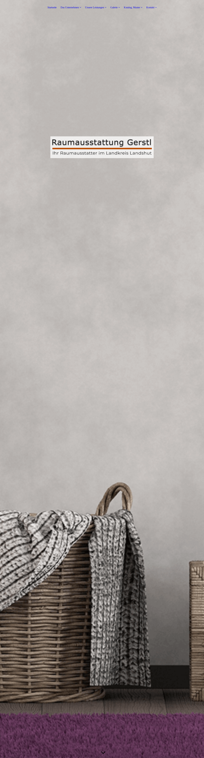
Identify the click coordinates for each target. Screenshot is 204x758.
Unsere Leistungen (94, 7)
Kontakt (150, 7)
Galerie (114, 7)
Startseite (52, 7)
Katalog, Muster (132, 7)
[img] (102, 379)
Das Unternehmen (70, 7)
